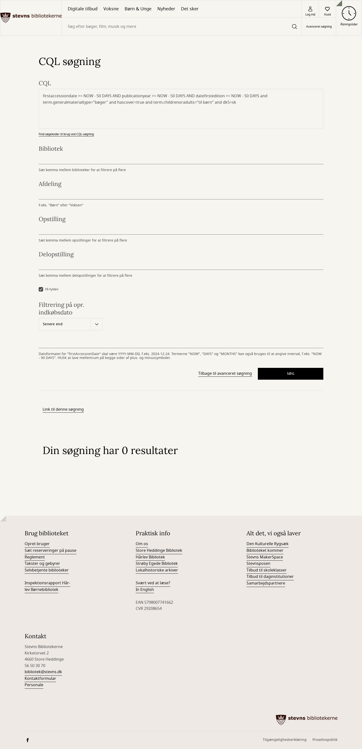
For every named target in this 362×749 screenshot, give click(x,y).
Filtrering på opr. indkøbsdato (61, 308)
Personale (34, 685)
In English (145, 590)
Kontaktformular (40, 679)
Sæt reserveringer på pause (50, 551)
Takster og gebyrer (42, 564)
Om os (142, 544)
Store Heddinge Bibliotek (159, 551)
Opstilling (52, 219)
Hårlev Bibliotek (150, 557)
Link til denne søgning (63, 409)
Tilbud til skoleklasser (267, 570)
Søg (290, 373)
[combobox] (181, 26)
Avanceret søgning (319, 26)
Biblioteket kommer (265, 551)
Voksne (111, 9)
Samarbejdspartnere (266, 583)
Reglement (35, 557)
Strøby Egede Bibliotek (157, 564)
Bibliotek (51, 148)
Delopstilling (56, 254)
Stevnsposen (258, 564)
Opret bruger (37, 544)
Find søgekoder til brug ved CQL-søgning (66, 134)
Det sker (189, 9)
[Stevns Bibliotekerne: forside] (31, 17)
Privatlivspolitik (325, 739)
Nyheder (166, 9)
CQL (45, 83)
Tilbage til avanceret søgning (225, 373)
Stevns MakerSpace (265, 557)
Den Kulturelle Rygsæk (268, 544)
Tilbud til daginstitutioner (270, 577)
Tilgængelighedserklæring (285, 739)
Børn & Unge (138, 9)
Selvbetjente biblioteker (47, 570)
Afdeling (50, 184)
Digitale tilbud (83, 9)
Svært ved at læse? (153, 583)
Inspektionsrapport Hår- (47, 583)
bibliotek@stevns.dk (43, 672)
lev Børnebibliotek (41, 590)
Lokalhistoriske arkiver (157, 570)
